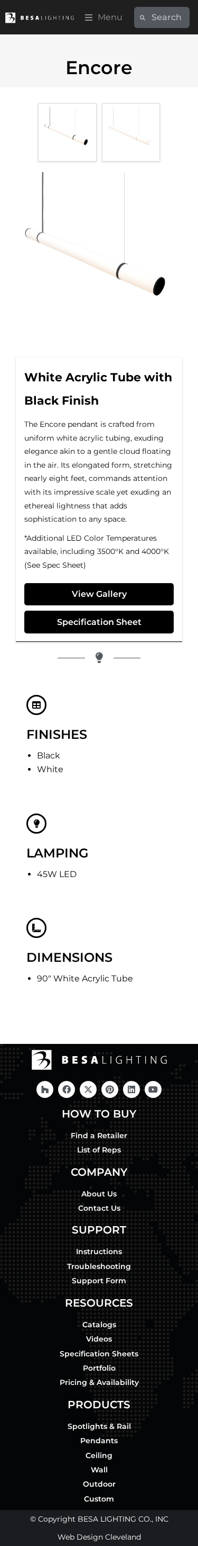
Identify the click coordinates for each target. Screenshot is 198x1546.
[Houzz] (44, 1089)
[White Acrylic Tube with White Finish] (131, 132)
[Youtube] (153, 1089)
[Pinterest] (109, 1089)
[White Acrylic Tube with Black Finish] (67, 132)
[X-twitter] (88, 1089)
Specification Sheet (99, 622)
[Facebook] (66, 1089)
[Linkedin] (131, 1089)
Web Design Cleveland (99, 1537)
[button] (103, 17)
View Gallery (99, 594)
